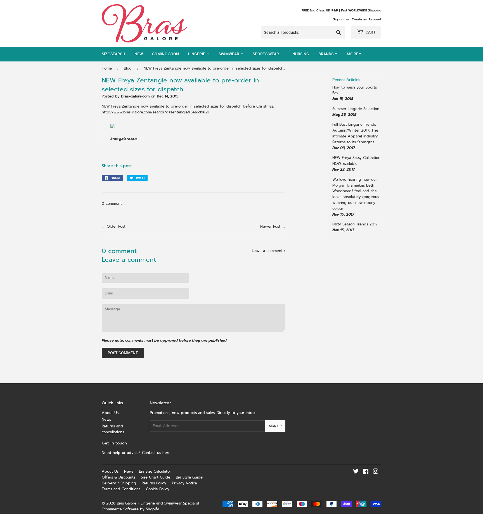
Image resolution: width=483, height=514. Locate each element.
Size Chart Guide (155, 477)
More (352, 54)
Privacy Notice (184, 483)
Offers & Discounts (118, 477)
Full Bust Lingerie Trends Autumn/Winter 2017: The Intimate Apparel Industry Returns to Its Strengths (355, 133)
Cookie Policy (157, 489)
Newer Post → (272, 226)
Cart (370, 32)
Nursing (300, 54)
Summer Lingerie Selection (355, 108)
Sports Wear (266, 54)
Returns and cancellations (113, 429)
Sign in (338, 19)
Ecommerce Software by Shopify (130, 509)
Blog (128, 68)
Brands (326, 54)
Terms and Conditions (121, 489)
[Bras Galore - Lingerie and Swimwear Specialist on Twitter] (356, 472)
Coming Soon (165, 54)
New (138, 54)
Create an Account (366, 19)
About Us (110, 412)
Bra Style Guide (189, 477)
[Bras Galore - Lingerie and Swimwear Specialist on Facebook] (366, 472)
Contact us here (157, 452)
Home (107, 68)
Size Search (113, 54)
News (106, 419)
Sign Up (275, 426)
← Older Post (114, 226)
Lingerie (197, 54)
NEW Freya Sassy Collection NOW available (356, 160)
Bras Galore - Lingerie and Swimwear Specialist (158, 503)
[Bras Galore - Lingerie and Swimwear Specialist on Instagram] (375, 472)
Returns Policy (154, 483)
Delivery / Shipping (119, 483)
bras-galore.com (123, 138)
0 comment (112, 203)
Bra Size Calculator (155, 471)
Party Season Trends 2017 (355, 224)
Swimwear (229, 54)
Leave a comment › (268, 250)
